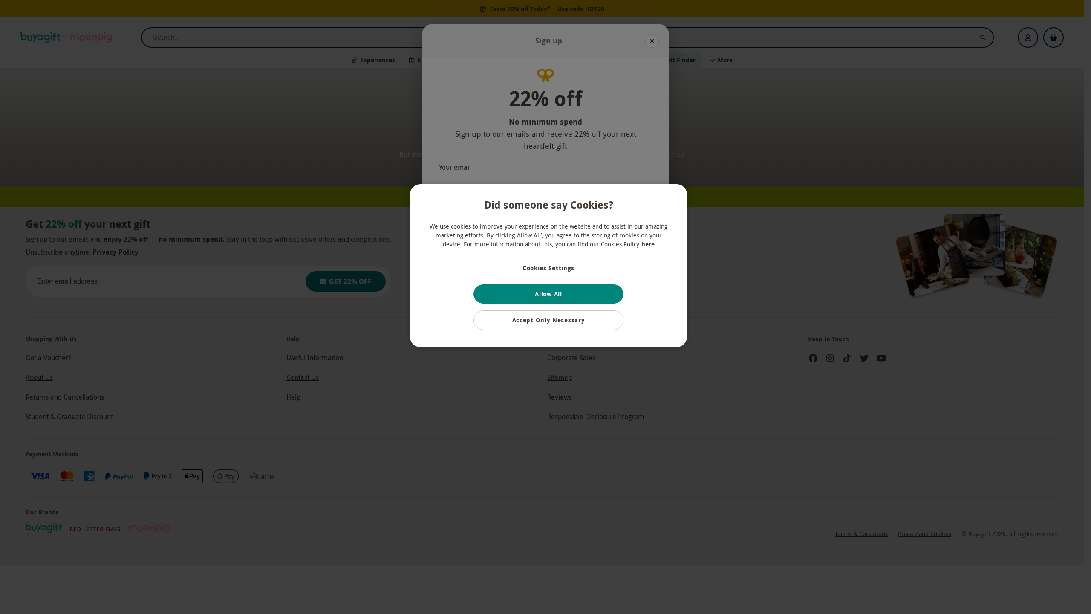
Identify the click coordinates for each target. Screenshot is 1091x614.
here (648, 244)
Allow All (548, 294)
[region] (548, 265)
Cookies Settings (548, 268)
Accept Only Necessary (548, 320)
